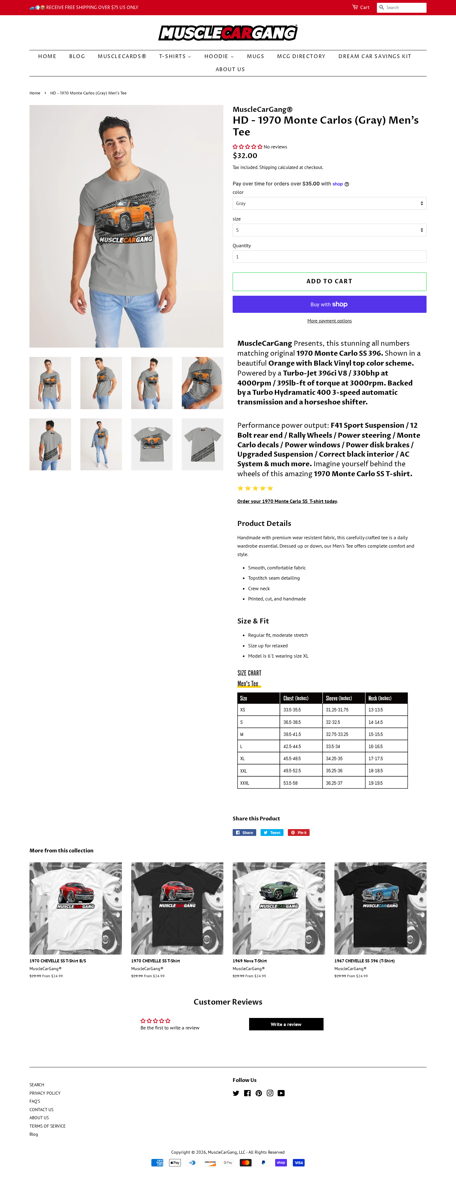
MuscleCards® (122, 56)
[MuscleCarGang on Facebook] (247, 1094)
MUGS (255, 56)
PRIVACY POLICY (44, 1093)
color (238, 192)
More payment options (329, 321)
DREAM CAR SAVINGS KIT (375, 56)
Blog (77, 56)
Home (34, 93)
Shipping (268, 167)
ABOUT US (230, 69)
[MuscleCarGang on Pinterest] (258, 1094)
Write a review (286, 1024)
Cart (365, 8)
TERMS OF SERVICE (47, 1126)
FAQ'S (34, 1101)
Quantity (242, 245)
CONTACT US (41, 1109)
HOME (47, 56)
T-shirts (173, 56)
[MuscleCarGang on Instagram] (269, 1094)
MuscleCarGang (222, 1152)
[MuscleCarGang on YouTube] (281, 1094)
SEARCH (36, 1085)
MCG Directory (301, 56)
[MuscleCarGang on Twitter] (236, 1094)
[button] (247, 147)
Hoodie (217, 56)
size (237, 219)
